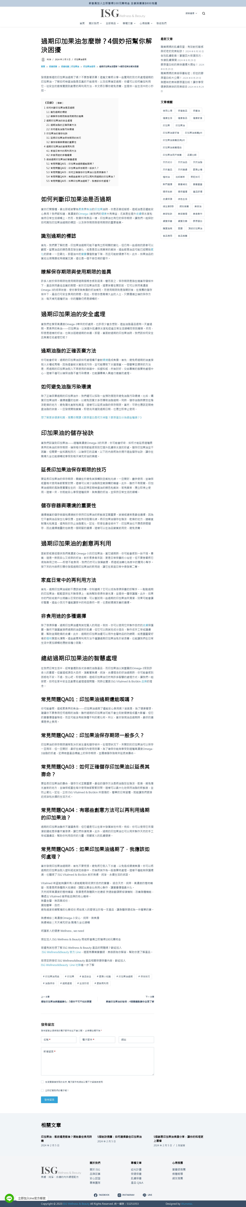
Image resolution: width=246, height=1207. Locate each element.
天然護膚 (182, 169)
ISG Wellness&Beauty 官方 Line (61, 952)
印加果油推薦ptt (193, 132)
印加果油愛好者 (171, 132)
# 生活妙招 (83, 983)
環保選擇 (182, 191)
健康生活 (167, 118)
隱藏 (59, 103)
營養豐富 (197, 184)
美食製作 (197, 213)
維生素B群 (168, 206)
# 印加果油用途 (51, 976)
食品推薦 (182, 235)
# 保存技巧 (144, 976)
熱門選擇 (167, 184)
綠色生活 (182, 199)
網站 (123, 1039)
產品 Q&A (137, 1182)
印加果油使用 (80, 59)
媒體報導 (177, 1174)
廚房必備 (197, 169)
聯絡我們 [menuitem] (161, 23)
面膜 (180, 228)
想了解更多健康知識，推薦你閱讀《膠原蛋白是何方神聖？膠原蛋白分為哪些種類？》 (92, 417)
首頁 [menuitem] (82, 23)
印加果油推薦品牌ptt (174, 140)
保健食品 (182, 110)
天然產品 (167, 169)
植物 (49, 638)
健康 (104, 213)
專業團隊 (95, 1182)
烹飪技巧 (195, 176)
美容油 (197, 206)
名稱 (47, 1039)
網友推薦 (184, 206)
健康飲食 (197, 118)
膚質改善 (182, 221)
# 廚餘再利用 (101, 983)
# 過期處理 (66, 983)
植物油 (166, 176)
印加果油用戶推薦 (172, 154)
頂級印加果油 (195, 228)
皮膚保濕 (167, 199)
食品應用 (167, 235)
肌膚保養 (136, 1178)
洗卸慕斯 (180, 176)
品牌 (144, 681)
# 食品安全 (85, 976)
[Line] (9, 1198)
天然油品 (182, 162)
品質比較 (192, 154)
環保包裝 (167, 191)
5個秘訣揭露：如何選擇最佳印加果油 (119, 1136)
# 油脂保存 (49, 983)
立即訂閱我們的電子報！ (57, 1090)
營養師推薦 (179, 1169)
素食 (81, 209)
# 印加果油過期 (124, 976)
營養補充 (182, 184)
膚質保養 (167, 221)
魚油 (89, 209)
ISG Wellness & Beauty (76, 1203)
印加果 (99, 209)
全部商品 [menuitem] (111, 23)
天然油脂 (197, 162)
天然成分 (167, 162)
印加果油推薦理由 (172, 147)
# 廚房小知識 (104, 976)
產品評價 (197, 191)
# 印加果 (69, 976)
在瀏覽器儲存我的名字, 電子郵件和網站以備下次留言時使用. (74, 1082)
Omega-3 (84, 213)
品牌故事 (95, 1174)
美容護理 (182, 213)
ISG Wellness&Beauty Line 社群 (61, 965)
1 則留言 (180, 1145)
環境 (105, 360)
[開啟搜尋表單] (203, 13)
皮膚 (138, 213)
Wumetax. (187, 1203)
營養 (84, 254)
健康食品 (182, 118)
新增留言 (49, 1051)
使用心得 (167, 110)
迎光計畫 (136, 1169)
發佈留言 (49, 1099)
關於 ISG (95, 1169)
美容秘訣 (167, 213)
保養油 (196, 110)
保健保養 (136, 1174)
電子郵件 (88, 1039)
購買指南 (167, 228)
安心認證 (95, 1178)
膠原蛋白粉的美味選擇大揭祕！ (179, 64)
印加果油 (180, 125)
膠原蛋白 (197, 221)
